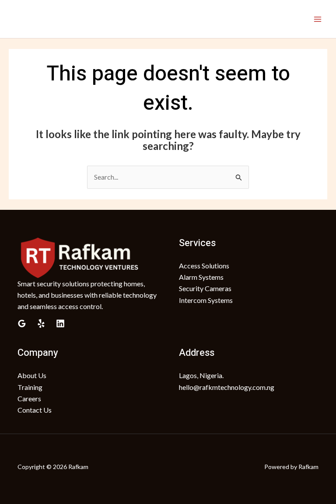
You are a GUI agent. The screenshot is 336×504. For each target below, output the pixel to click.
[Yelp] (41, 323)
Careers (29, 398)
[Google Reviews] (22, 323)
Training (30, 387)
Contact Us (35, 410)
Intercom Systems (206, 300)
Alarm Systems (201, 277)
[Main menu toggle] (317, 19)
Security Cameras (205, 288)
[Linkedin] (60, 323)
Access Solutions (204, 265)
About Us (32, 375)
